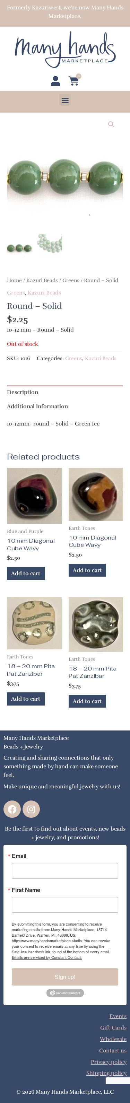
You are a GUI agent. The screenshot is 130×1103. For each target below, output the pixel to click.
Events (118, 1016)
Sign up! (65, 977)
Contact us (113, 1050)
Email (19, 856)
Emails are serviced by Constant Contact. (47, 957)
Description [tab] (22, 392)
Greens (70, 280)
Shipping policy (106, 1073)
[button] (65, 100)
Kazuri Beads (42, 280)
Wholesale (113, 1039)
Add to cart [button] (25, 573)
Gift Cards (113, 1027)
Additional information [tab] (37, 406)
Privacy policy (109, 1062)
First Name (26, 890)
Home (14, 280)
